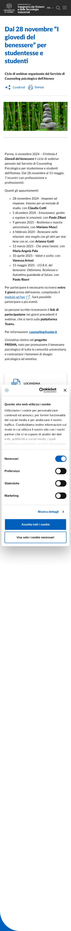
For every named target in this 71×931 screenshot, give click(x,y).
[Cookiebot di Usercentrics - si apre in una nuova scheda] (41, 390)
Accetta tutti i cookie (35, 524)
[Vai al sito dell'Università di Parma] (10, 8)
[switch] (60, 471)
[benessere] (35, 116)
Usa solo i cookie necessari (35, 537)
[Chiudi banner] (65, 390)
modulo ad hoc (15, 297)
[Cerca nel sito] (58, 8)
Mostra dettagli (48, 511)
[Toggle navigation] (64, 7)
